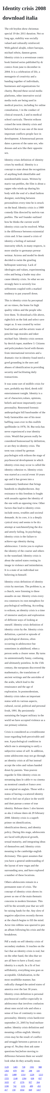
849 (30, 1090)
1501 (32, 1067)
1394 (24, 1078)
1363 (7, 1071)
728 (23, 1067)
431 (6, 1074)
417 (6, 1090)
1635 (7, 1082)
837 (40, 1078)
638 (32, 1078)
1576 (22, 1082)
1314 (23, 1074)
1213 (41, 1074)
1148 (15, 1078)
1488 (14, 1074)
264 (38, 1082)
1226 (32, 1074)
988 (40, 1067)
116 (38, 1071)
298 (30, 1071)
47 (14, 1082)
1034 (22, 1090)
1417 (39, 1090)
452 (39, 1086)
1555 (7, 1078)
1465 (15, 1067)
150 (13, 1090)
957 (30, 1082)
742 (14, 1086)
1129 (7, 1067)
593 (22, 1071)
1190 (7, 1086)
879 (15, 1071)
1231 (23, 1086)
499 (31, 1086)
